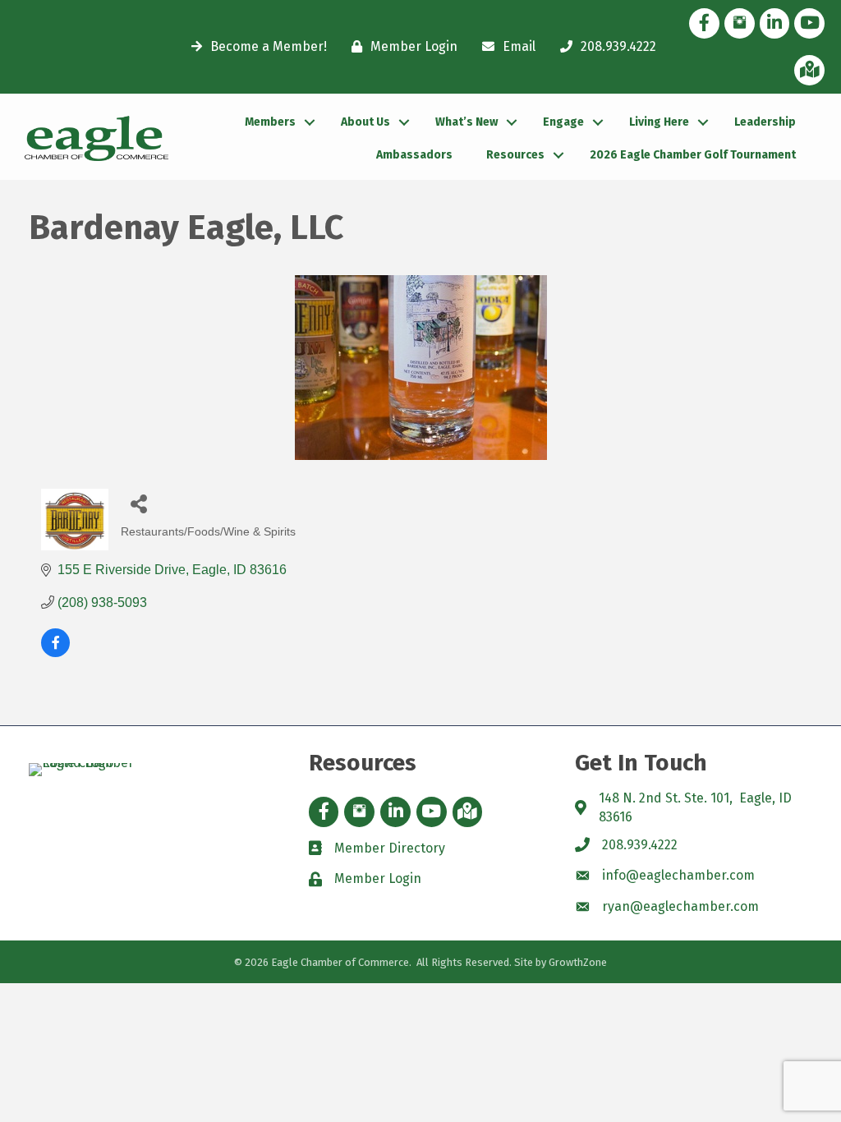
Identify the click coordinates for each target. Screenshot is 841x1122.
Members (270, 122)
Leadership (765, 122)
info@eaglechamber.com (678, 875)
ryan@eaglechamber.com (680, 906)
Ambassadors (414, 155)
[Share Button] (139, 503)
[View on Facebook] (55, 653)
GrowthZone (578, 962)
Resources (515, 155)
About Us (365, 122)
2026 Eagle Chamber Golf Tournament (693, 155)
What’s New (466, 122)
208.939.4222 (640, 845)
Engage (563, 122)
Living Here (659, 122)
